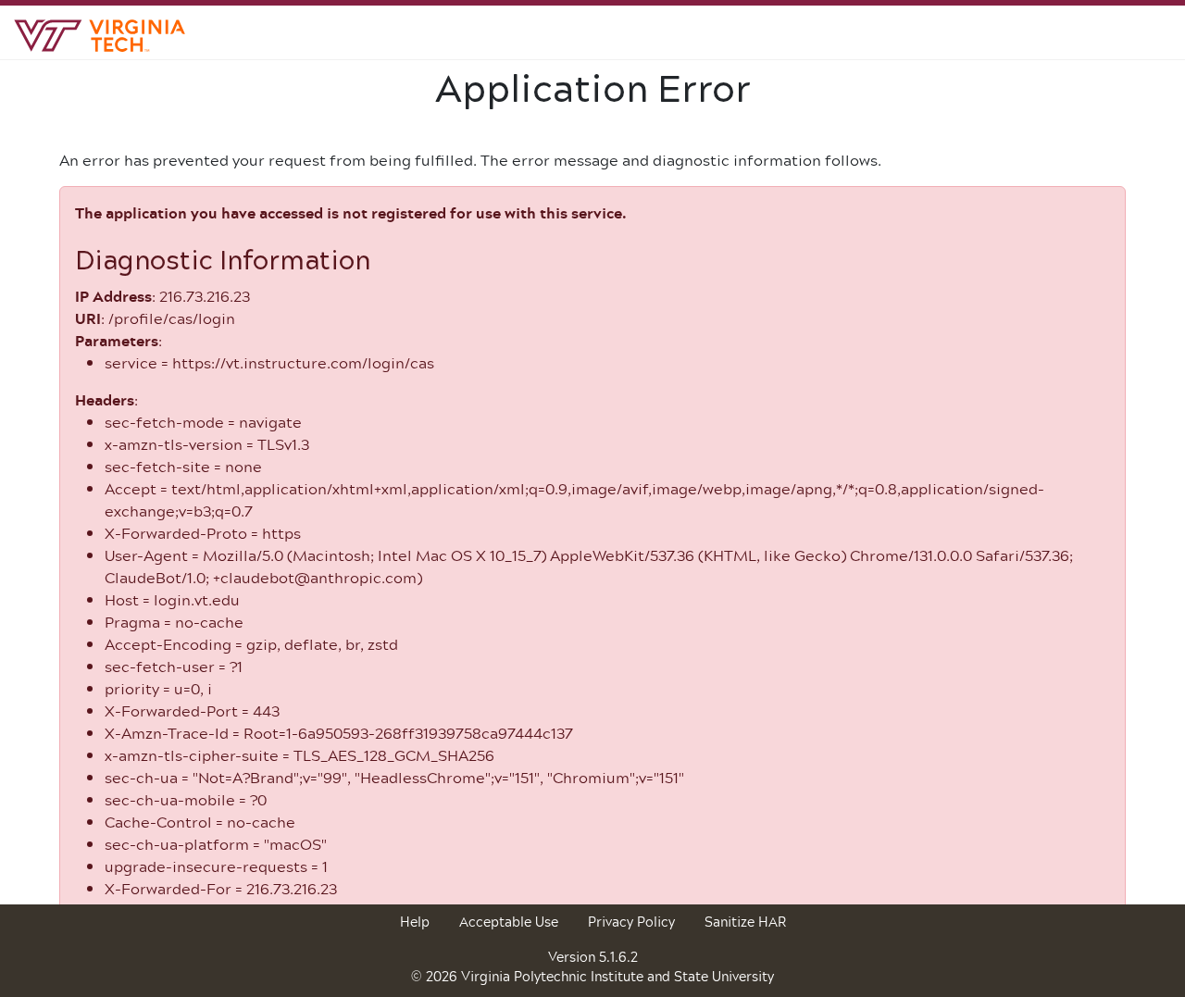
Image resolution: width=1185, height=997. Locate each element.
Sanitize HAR (745, 921)
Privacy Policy (631, 921)
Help (415, 921)
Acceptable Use (508, 921)
